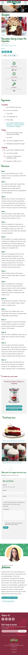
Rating (4, 485)
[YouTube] (13, 619)
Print (3, 48)
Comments (6, 509)
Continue (22, 631)
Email (5, 496)
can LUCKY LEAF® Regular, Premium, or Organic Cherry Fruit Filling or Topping (15, 124)
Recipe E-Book (14, 409)
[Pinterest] (9, 619)
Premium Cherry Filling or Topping (14, 382)
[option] (14, 26)
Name (5, 490)
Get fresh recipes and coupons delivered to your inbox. (13, 523)
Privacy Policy (14, 649)
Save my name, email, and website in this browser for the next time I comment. (14, 504)
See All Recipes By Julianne (9, 597)
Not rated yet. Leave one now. (8, 45)
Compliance (14, 651)
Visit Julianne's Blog (8, 601)
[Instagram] (6, 619)
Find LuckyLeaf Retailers (14, 406)
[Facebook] (2, 619)
